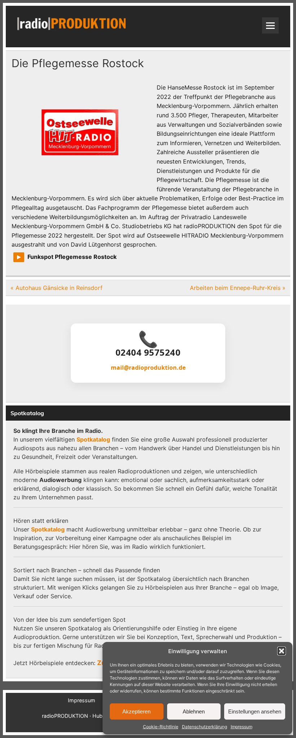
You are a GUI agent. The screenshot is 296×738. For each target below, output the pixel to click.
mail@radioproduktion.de (148, 368)
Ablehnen (194, 711)
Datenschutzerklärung (204, 726)
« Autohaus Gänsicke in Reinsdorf (56, 287)
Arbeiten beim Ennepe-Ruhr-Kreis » (238, 287)
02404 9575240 (148, 352)
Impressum (241, 726)
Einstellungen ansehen (254, 711)
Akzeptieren (136, 711)
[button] (281, 651)
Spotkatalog (93, 439)
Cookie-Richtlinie (160, 726)
